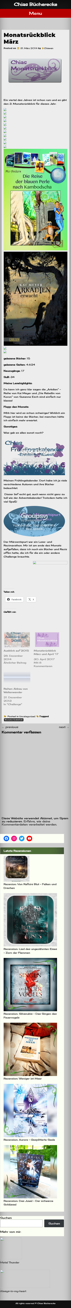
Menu (35, 13)
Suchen (6, 1217)
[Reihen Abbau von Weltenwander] (17, 678)
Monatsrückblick (14, 720)
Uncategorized (27, 716)
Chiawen (48, 48)
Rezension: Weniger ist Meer (23, 1078)
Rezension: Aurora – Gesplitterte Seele (29, 1139)
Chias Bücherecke (35, 4)
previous (10, 727)
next (64, 727)
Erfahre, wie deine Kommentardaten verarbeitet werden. (29, 823)
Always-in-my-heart (13, 1291)
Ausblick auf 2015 (16, 650)
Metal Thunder (9, 1262)
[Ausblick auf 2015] (17, 639)
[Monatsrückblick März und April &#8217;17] (47, 639)
